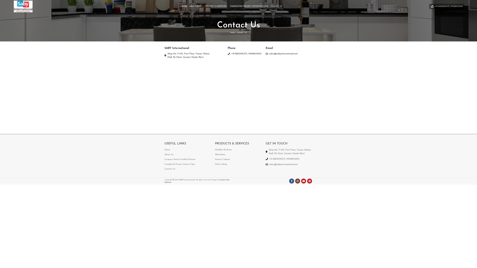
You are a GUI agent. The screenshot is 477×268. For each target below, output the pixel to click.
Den (228, 180)
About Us (168, 154)
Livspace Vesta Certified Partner (179, 159)
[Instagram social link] (297, 181)
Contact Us (169, 169)
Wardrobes (220, 154)
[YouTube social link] (303, 181)
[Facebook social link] (291, 181)
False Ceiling (221, 164)
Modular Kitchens (223, 150)
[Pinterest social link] (309, 181)
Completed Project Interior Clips (179, 164)
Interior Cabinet (222, 159)
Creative (222, 180)
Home (232, 32)
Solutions (167, 182)
